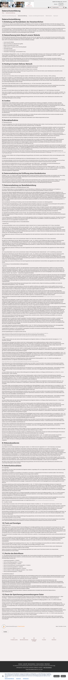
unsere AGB (25, 663)
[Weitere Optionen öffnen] (65, 4)
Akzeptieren (56, 676)
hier (54, 665)
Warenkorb (54, 639)
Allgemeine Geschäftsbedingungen (9, 15)
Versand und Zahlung (40, 663)
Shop (3, 12)
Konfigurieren (26, 678)
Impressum (55, 15)
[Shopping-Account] (66, 7)
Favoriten (44, 639)
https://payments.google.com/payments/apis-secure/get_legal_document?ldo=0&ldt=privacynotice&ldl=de (24, 336)
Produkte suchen (14, 639)
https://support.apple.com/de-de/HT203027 (53, 296)
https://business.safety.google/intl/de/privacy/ (45, 500)
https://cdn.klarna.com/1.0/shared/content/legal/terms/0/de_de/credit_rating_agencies (20, 361)
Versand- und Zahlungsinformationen (36, 15)
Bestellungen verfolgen (34, 640)
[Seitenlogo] (12, 4)
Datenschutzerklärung (10, 12)
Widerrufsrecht (49, 15)
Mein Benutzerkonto (24, 639)
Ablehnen (63, 676)
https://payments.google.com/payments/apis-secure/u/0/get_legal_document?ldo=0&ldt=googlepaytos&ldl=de (25, 333)
